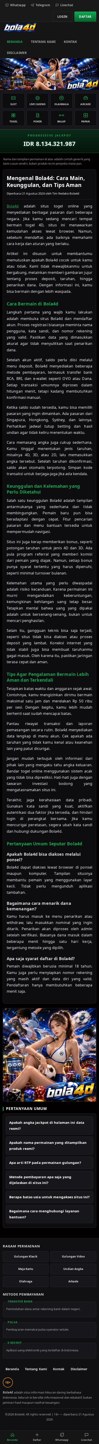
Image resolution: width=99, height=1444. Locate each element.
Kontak (70, 41)
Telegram (43, 5)
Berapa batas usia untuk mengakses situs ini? (49, 1197)
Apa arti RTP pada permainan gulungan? (45, 1162)
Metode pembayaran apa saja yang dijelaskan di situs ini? (40, 1180)
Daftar (85, 17)
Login (62, 17)
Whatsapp (18, 5)
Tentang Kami (43, 41)
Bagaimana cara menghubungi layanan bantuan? (44, 1214)
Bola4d (13, 206)
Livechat (66, 5)
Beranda (15, 41)
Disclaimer (17, 52)
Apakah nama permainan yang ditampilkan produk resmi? (48, 1145)
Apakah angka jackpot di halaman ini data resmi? (46, 1125)
